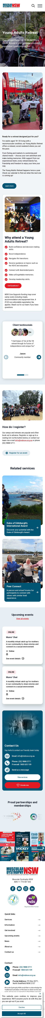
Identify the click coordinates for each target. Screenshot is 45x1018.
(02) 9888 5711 (24, 761)
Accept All (22, 1013)
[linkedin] (32, 888)
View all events (22, 619)
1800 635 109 (25, 764)
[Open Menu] (40, 5)
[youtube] (19, 888)
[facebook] (12, 888)
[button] (39, 357)
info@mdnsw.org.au (23, 440)
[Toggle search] (33, 6)
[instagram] (25, 888)
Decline (22, 1007)
